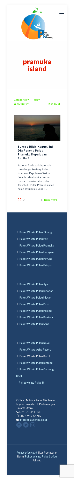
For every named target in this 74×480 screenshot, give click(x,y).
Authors (22, 103)
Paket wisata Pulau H (31, 382)
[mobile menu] (61, 13)
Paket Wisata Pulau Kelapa (36, 265)
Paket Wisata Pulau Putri (34, 304)
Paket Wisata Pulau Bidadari (36, 291)
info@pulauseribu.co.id (33, 419)
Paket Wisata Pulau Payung (36, 258)
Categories (20, 99)
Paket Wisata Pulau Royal (35, 343)
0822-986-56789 (30, 415)
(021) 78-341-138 (30, 412)
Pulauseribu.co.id (27, 452)
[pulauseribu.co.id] (37, 23)
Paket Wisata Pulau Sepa (34, 324)
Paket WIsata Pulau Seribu (41, 456)
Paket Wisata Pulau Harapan (37, 252)
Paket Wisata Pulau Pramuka (37, 245)
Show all (55, 103)
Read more (50, 199)
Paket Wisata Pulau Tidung (36, 232)
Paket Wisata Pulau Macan (35, 297)
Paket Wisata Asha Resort (35, 349)
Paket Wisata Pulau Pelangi (36, 310)
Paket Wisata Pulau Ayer (34, 284)
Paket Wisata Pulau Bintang (36, 362)
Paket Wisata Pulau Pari (34, 239)
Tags (35, 99)
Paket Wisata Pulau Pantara (36, 317)
